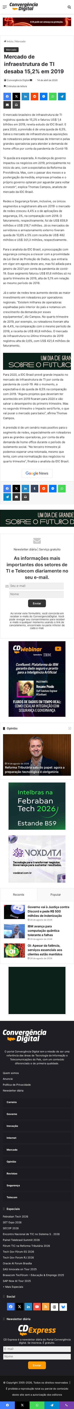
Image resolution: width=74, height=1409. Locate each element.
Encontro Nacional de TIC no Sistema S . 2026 (31, 1234)
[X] (16, 96)
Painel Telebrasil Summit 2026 (21, 1239)
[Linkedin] (25, 96)
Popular (55, 894)
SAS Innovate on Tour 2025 (20, 1269)
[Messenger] (43, 96)
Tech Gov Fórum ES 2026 (18, 1251)
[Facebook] (7, 96)
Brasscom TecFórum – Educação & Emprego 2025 (33, 1275)
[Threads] (54, 1307)
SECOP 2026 (11, 1228)
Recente (18, 894)
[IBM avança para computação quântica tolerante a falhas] (14, 931)
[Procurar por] (69, 8)
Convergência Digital (18, 80)
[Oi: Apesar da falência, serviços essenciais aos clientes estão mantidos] (14, 950)
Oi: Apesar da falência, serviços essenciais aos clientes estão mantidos (45, 950)
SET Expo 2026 (12, 1222)
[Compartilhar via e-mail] (7, 105)
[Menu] (5, 8)
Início (9, 41)
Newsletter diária (13, 1090)
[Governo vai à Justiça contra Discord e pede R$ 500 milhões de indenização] (14, 912)
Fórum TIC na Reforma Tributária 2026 (26, 1245)
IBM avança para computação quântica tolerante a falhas (43, 930)
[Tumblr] (34, 488)
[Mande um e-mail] (31, 80)
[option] (37, 755)
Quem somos (11, 1073)
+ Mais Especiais (13, 1286)
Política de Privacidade (17, 1084)
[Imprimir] (16, 105)
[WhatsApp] (53, 96)
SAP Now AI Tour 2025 (17, 1280)
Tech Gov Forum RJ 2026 (18, 1257)
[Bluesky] (63, 1307)
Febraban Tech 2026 (15, 1216)
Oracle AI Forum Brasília (17, 1263)
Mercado (20, 41)
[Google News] (37, 473)
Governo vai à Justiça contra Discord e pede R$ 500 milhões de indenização (48, 911)
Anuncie (8, 1078)
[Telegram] (62, 96)
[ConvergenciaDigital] (23, 7)
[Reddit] (34, 96)
